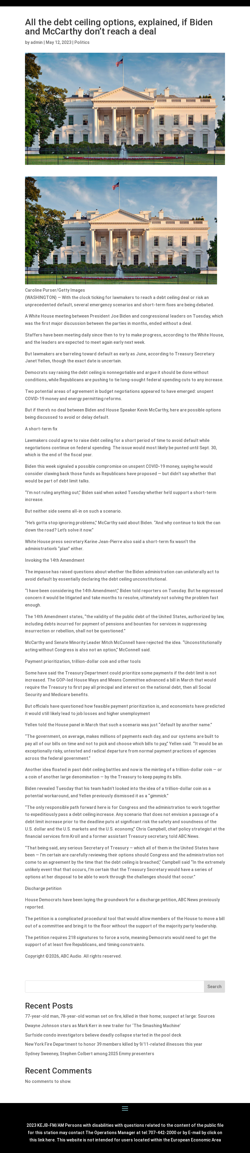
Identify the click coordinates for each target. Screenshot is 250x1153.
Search (214, 986)
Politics (82, 42)
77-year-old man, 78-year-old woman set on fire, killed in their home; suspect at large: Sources (120, 1016)
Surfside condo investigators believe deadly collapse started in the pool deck (103, 1035)
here (50, 1139)
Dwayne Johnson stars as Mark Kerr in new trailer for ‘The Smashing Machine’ (102, 1025)
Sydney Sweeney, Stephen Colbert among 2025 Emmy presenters (89, 1053)
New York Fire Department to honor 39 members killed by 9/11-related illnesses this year (113, 1044)
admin (36, 42)
